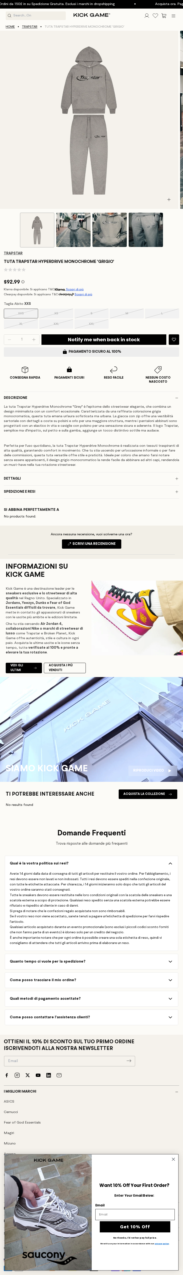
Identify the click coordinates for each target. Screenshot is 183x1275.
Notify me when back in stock (104, 339)
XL (27, 325)
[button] (164, 16)
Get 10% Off (135, 1226)
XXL (62, 325)
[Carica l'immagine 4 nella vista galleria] (146, 230)
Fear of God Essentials (22, 1122)
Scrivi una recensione (96, 545)
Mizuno (10, 1143)
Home (10, 26)
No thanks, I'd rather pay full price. (135, 1238)
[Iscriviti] (129, 1060)
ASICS (9, 1102)
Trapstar (29, 26)
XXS (27, 315)
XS (62, 315)
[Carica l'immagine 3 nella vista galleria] (109, 230)
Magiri (9, 1133)
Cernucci (11, 1112)
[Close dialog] (173, 1159)
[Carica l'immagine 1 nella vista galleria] (37, 230)
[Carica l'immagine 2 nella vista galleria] (73, 230)
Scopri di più (75, 289)
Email (99, 1205)
